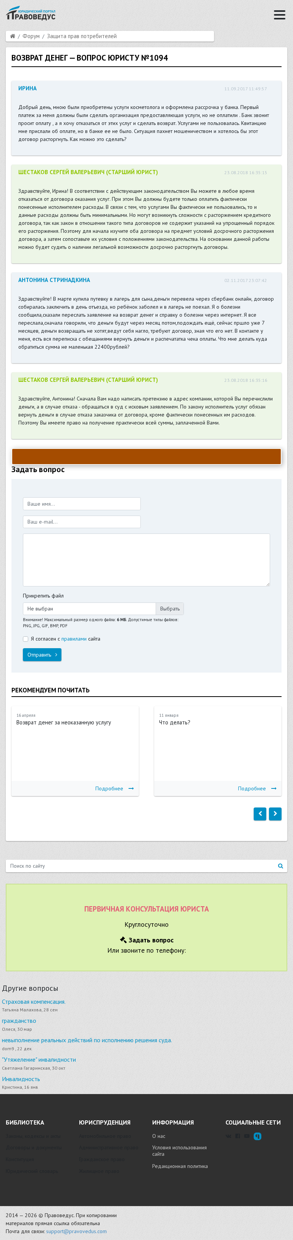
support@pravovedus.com (76, 1231)
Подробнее (109, 788)
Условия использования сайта (179, 1151)
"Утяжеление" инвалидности (39, 1059)
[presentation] (260, 813)
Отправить (40, 654)
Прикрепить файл (43, 595)
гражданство (19, 1020)
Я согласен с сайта (65, 638)
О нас (158, 1136)
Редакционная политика (180, 1166)
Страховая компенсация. (34, 1001)
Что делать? (174, 722)
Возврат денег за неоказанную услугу (63, 722)
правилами (74, 638)
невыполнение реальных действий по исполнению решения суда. (87, 1040)
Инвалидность (21, 1079)
